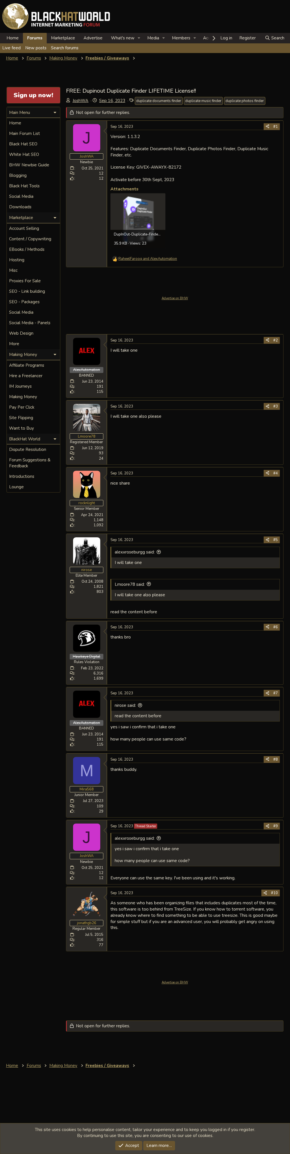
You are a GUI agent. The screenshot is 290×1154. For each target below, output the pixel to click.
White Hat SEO (24, 154)
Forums (34, 38)
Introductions (21, 476)
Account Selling (24, 228)
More (14, 344)
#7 (275, 693)
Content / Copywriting (30, 239)
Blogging (18, 175)
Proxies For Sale (25, 281)
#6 (275, 627)
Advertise (93, 38)
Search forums (64, 48)
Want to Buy (21, 428)
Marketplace (63, 38)
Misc (13, 270)
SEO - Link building (27, 291)
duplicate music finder (203, 100)
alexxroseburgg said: (135, 552)
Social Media (21, 196)
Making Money (23, 397)
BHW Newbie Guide (29, 165)
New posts (35, 48)
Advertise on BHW (175, 298)
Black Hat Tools (24, 186)
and (147, 258)
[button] (139, 38)
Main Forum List (24, 133)
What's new (123, 38)
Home (13, 38)
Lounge (16, 487)
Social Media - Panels (29, 323)
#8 (275, 759)
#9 (275, 826)
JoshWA (80, 100)
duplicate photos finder (244, 100)
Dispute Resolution (27, 449)
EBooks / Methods (26, 249)
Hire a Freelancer (25, 376)
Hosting (16, 260)
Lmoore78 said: (130, 584)
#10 (274, 893)
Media (153, 38)
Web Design (21, 333)
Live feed (11, 48)
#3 (275, 406)
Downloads (20, 207)
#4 (275, 473)
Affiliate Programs (26, 365)
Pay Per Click (21, 407)
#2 (275, 340)
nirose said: (125, 705)
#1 (275, 126)
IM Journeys (20, 386)
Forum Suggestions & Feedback (29, 463)
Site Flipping (21, 418)
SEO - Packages (24, 302)
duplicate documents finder (158, 100)
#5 (275, 539)
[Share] (267, 126)
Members (181, 38)
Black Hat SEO (23, 144)
